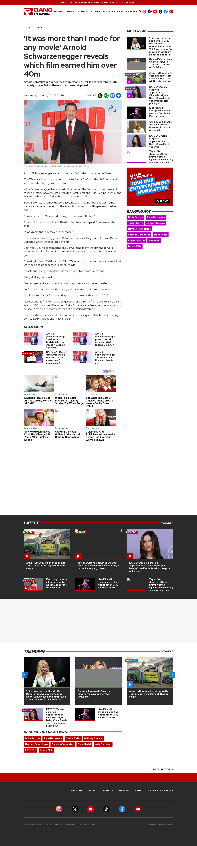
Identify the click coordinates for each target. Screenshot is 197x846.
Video (106, 11)
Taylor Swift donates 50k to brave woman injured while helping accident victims (161, 157)
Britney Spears (156, 223)
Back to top (162, 769)
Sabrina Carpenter (139, 234)
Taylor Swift (135, 223)
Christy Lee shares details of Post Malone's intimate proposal (160, 126)
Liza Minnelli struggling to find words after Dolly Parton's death (159, 112)
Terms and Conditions (86, 825)
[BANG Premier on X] (150, 11)
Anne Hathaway (156, 217)
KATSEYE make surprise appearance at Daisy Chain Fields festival (159, 141)
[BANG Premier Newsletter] (171, 11)
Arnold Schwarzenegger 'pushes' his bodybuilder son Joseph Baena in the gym (56, 340)
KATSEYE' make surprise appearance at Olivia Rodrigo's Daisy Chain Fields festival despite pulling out (159, 95)
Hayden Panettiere (139, 228)
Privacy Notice (69, 825)
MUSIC (71, 11)
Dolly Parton (135, 217)
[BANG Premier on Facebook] (166, 11)
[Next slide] (172, 675)
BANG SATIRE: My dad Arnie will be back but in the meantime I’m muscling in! (56, 357)
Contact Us (57, 825)
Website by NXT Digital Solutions (160, 825)
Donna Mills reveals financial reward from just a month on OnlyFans (160, 63)
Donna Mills (134, 246)
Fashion (82, 11)
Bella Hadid (160, 234)
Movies (95, 11)
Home (27, 27)
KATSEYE (154, 240)
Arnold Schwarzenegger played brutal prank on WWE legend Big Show (105, 339)
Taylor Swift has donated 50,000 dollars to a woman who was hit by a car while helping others (98, 565)
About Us (47, 825)
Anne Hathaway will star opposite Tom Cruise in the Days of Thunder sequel (160, 77)
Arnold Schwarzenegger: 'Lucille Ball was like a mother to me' (105, 357)
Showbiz (59, 11)
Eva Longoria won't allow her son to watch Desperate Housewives (57, 583)
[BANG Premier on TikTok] (160, 11)
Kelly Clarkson (136, 240)
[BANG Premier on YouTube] (155, 11)
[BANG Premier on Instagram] (144, 11)
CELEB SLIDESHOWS (124, 11)
